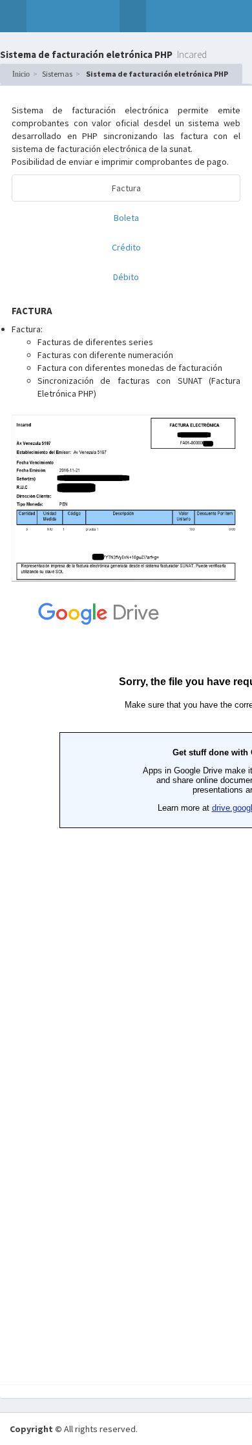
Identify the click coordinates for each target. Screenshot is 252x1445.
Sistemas (57, 74)
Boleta (126, 217)
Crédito (126, 247)
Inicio (21, 74)
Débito (126, 277)
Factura (126, 188)
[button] (13, 16)
